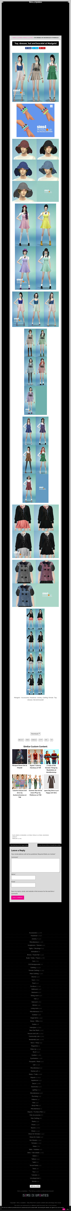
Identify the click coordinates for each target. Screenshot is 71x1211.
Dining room (35, 995)
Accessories (22, 835)
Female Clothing (28, 37)
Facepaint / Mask (34, 1061)
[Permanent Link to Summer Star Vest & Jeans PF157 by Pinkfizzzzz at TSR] (35, 788)
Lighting (34, 1090)
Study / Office (34, 1021)
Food (34, 983)
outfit (40, 740)
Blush (34, 1052)
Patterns (34, 1099)
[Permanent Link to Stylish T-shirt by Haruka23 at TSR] (35, 763)
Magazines (34, 1046)
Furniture (33, 986)
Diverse (33, 977)
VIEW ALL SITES (35, 1186)
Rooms (33, 1128)
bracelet (21, 740)
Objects (32, 1077)
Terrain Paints (34, 1165)
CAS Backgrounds (34, 964)
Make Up (33, 1049)
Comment (14, 857)
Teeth (34, 1162)
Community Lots (34, 1036)
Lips (34, 1065)
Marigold (34, 740)
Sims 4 (46, 740)
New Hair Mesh (34, 1030)
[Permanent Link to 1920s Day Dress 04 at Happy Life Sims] (51, 788)
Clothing (19, 37)
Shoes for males (35, 1137)
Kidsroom (35, 1002)
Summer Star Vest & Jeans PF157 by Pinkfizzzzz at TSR (35, 793)
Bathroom (35, 989)
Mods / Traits (33, 1074)
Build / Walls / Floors (33, 958)
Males (35, 1146)
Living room (35, 1008)
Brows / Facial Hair (33, 955)
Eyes (33, 980)
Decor (34, 1083)
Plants (34, 1121)
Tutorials (34, 1175)
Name (13, 874)
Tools (34, 1168)
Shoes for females (34, 1134)
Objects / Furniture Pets (35, 1112)
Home (14, 37)
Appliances (34, 1080)
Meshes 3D (34, 1071)
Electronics (34, 1087)
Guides (34, 1024)
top (51, 740)
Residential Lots (34, 1039)
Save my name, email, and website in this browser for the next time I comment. (32, 892)
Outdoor (34, 1015)
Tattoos (33, 1159)
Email (13, 882)
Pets (33, 1102)
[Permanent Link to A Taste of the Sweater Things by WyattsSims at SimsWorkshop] (51, 763)
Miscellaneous (34, 942)
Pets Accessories (35, 1115)
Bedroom (35, 992)
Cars (33, 961)
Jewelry (14, 837)
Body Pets (35, 1105)
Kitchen (34, 1005)
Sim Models (33, 1140)
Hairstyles (33, 1027)
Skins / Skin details (33, 1152)
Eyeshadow (34, 1058)
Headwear (46, 835)
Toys (33, 1172)
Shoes (33, 1131)
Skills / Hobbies (34, 1149)
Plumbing (35, 1096)
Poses (33, 1124)
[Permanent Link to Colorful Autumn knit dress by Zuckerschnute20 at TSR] (19, 788)
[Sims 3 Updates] (35, 1195)
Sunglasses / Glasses (35, 945)
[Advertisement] (35, 19)
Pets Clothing (35, 1118)
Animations (34, 951)
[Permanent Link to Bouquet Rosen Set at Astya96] (19, 763)
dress (27, 740)
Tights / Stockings (35, 948)
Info (68, 1209)
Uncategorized (34, 1178)
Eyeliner (34, 1055)
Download (34, 734)
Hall (35, 999)
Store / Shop (35, 1043)
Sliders (34, 1156)
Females (34, 1143)
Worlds (34, 1181)
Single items (34, 1018)
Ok (64, 1209)
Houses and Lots (33, 1033)
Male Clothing (34, 973)
